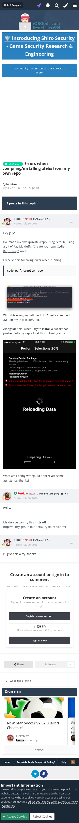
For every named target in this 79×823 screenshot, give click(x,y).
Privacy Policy (69, 801)
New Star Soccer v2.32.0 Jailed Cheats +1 (33, 725)
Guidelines (8, 805)
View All (39, 749)
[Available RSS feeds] (72, 762)
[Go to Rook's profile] (7, 496)
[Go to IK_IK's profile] (74, 738)
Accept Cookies (16, 816)
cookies (32, 789)
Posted (25, 223)
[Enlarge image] (39, 298)
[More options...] (72, 222)
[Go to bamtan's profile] (7, 221)
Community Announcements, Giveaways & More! (39, 70)
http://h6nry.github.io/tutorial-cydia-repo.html (34, 527)
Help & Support (29, 188)
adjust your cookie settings (44, 801)
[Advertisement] (39, 119)
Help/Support (13, 164)
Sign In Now (39, 640)
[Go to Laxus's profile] (10, 738)
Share (19, 664)
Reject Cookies (42, 816)
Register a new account (39, 616)
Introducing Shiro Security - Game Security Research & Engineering (39, 46)
